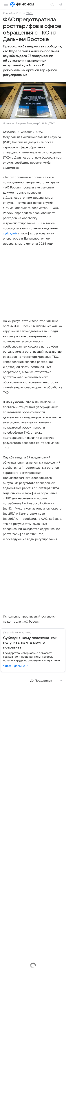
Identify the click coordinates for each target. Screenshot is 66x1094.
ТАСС (29, 13)
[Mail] (12, 4)
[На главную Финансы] (24, 4)
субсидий (10, 233)
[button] (33, 100)
